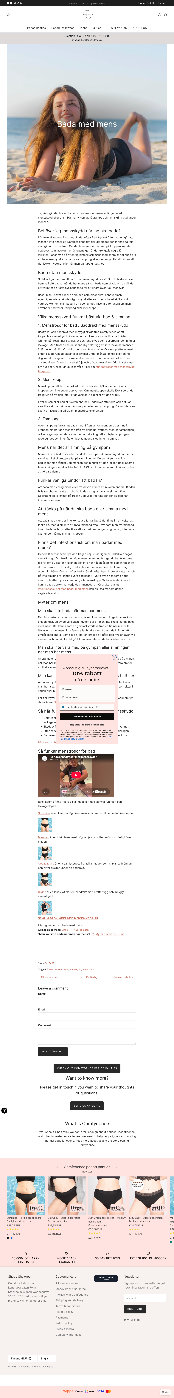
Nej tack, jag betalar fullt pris (87, 724)
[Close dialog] (114, 657)
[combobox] (65, 707)
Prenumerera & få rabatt (87, 716)
